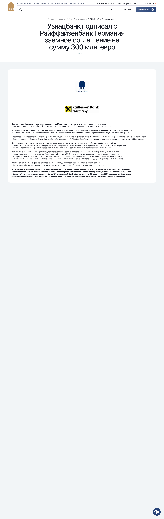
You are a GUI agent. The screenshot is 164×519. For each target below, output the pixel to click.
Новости (61, 19)
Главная (51, 19)
